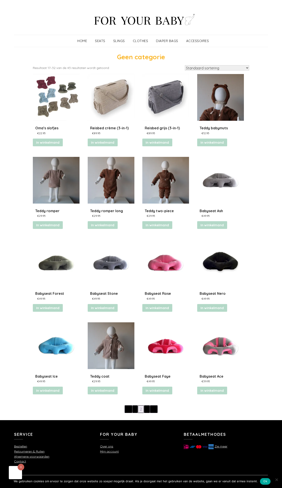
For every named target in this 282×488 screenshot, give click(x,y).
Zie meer (221, 446)
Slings (119, 41)
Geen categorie (141, 57)
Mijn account (109, 451)
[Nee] (276, 479)
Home (82, 41)
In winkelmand (47, 142)
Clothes (140, 41)
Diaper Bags (167, 41)
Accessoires (197, 41)
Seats (100, 41)
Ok (265, 481)
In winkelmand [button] (102, 142)
